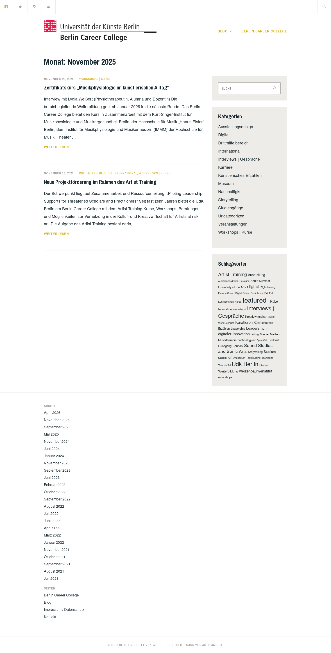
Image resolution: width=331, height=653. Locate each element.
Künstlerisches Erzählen (240, 175)
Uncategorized (231, 216)
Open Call (262, 340)
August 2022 (54, 506)
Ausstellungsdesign (235, 126)
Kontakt (50, 616)
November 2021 (57, 549)
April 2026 (52, 412)
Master (264, 334)
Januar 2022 (54, 542)
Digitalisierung (268, 287)
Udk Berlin (245, 364)
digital (253, 286)
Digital (223, 134)
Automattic (212, 645)
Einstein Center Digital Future (234, 293)
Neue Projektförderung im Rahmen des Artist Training (100, 181)
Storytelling (228, 199)
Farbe (238, 301)
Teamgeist (267, 357)
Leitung (255, 334)
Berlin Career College (264, 31)
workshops (225, 377)
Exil (266, 293)
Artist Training (232, 274)
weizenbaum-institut (255, 371)
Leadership (238, 328)
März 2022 (52, 535)
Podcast (273, 340)
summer (225, 357)
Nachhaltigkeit (231, 191)
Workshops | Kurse (95, 79)
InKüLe (273, 301)
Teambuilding (253, 357)
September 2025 (57, 426)
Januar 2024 (54, 455)
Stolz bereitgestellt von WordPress (140, 645)
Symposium (239, 357)
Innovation (225, 309)
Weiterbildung (228, 371)
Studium (270, 351)
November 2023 (57, 463)
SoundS (238, 346)
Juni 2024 (52, 448)
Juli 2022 (51, 513)
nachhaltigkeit (247, 340)
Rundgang (224, 346)
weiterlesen (62, 147)
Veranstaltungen (232, 224)
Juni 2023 (52, 477)
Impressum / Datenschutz (64, 609)
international (239, 309)
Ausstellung (256, 274)
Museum (226, 183)
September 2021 (57, 563)
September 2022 (57, 499)
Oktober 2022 (55, 491)
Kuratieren (244, 322)
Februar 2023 (55, 484)
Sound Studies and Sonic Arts (245, 348)
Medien (274, 334)
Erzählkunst (257, 293)
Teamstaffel (224, 365)
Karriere (225, 167)
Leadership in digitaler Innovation (243, 330)
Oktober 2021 (55, 556)
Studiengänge (230, 207)
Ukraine (263, 365)
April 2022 (52, 527)
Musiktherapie (227, 340)
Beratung (244, 281)
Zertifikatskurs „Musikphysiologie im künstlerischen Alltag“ (106, 87)
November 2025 (57, 419)
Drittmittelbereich (95, 173)
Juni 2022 (52, 520)
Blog (223, 31)
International (125, 173)
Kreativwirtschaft (256, 316)
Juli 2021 (51, 578)
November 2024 (57, 441)
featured (254, 299)
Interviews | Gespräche (239, 159)
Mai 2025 (51, 434)
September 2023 (57, 470)
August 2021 (54, 571)
